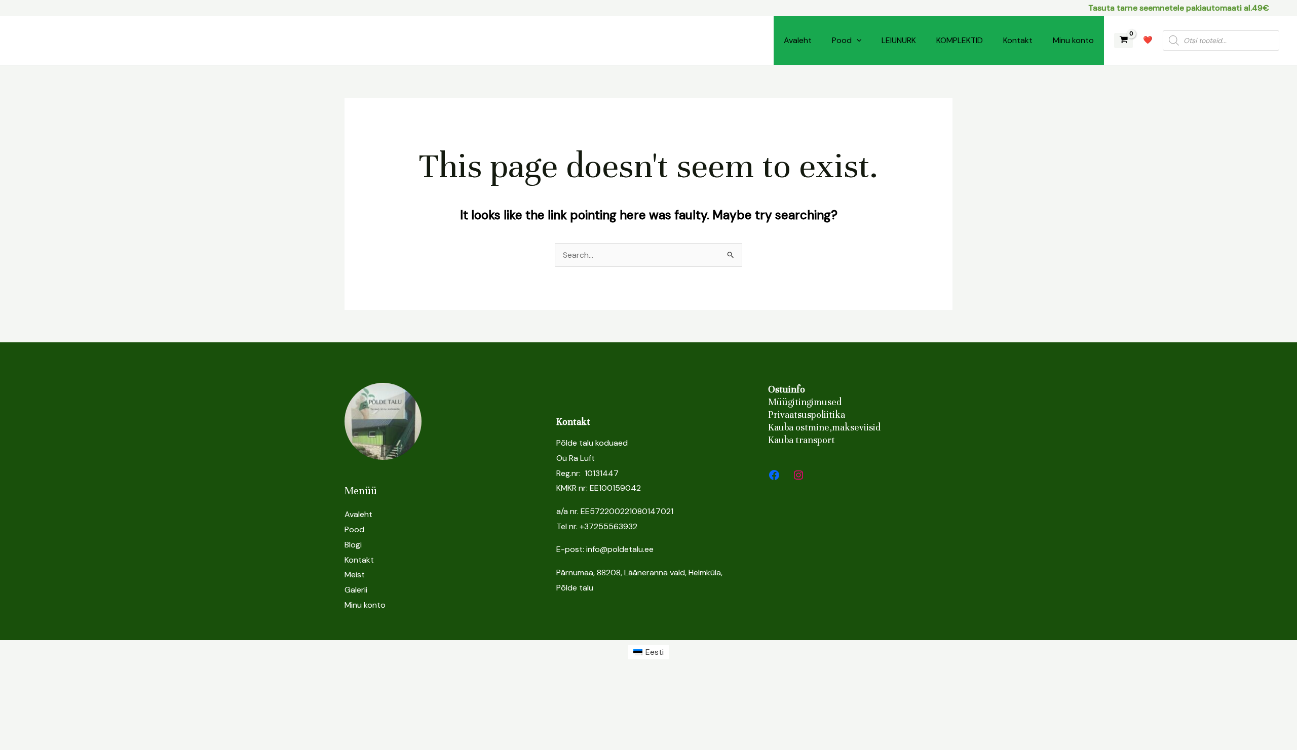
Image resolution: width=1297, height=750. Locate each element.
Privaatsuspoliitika (806, 414)
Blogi (353, 544)
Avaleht (798, 40)
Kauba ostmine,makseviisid (824, 427)
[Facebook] (774, 475)
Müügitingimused (805, 402)
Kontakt (1018, 40)
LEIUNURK (899, 40)
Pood (842, 40)
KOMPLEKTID (959, 40)
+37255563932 (608, 526)
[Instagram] (798, 475)
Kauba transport (801, 440)
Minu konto (1073, 40)
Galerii (356, 589)
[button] (857, 40)
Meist (355, 574)
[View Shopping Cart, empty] (1123, 41)
